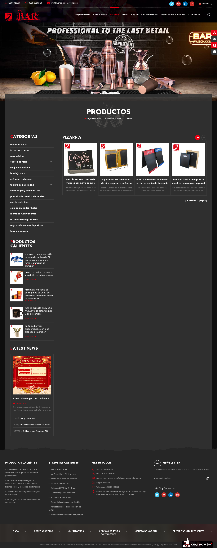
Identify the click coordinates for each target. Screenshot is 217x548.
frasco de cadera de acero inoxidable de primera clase (39, 274)
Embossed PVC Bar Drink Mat (63, 488)
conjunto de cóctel (20, 167)
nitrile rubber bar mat (60, 483)
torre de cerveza (19, 231)
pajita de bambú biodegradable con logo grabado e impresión (37, 329)
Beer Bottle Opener (59, 469)
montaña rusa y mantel (23, 214)
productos (114, 14)
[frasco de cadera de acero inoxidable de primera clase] (16, 277)
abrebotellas (17, 156)
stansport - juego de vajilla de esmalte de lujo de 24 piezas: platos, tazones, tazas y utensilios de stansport (38, 257)
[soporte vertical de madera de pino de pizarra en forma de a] (116, 159)
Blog (156, 544)
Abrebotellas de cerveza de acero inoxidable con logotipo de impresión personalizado (21, 472)
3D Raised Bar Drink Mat (61, 497)
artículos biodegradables (24, 219)
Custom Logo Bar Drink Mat (63, 492)
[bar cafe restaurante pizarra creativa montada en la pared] (188, 159)
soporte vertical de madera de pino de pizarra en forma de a (116, 181)
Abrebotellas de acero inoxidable (65, 502)
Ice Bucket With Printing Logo (63, 474)
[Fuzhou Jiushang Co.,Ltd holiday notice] (32, 375)
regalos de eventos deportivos (26, 225)
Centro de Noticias (146, 531)
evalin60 (107, 482)
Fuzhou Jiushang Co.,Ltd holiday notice (32, 398)
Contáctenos (194, 14)
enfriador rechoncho (21, 179)
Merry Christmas (28, 418)
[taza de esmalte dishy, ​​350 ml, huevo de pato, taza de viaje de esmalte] (16, 313)
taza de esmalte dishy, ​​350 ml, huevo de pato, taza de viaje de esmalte (38, 311)
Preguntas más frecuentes (173, 14)
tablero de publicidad (114, 118)
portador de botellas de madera (27, 196)
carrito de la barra (20, 202)
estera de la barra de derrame (64, 478)
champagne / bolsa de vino (25, 190)
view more (29, 264)
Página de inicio (82, 14)
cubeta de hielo (18, 162)
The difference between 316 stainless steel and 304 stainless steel (49, 424)
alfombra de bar (19, 144)
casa (16, 531)
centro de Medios (149, 14)
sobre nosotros (100, 14)
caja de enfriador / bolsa (23, 208)
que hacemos (76, 531)
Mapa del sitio (166, 544)
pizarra (130, 118)
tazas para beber (19, 150)
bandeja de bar (18, 173)
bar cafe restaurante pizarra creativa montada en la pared (188, 181)
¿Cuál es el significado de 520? (35, 431)
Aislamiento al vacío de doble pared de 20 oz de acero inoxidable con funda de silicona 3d (39, 292)
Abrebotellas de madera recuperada (67, 514)
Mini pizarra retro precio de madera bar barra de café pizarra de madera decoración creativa (80, 181)
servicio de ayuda (130, 14)
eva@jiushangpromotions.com (64, 3)
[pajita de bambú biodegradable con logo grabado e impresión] (16, 331)
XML (176, 544)
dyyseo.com (145, 544)
